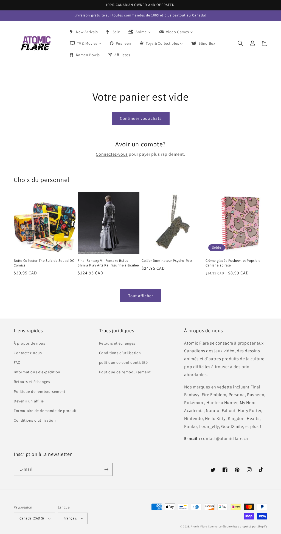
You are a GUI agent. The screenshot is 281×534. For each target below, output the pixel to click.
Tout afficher (140, 295)
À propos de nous (29, 343)
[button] (240, 43)
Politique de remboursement (40, 391)
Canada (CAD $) (31, 518)
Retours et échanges (32, 381)
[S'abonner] (106, 469)
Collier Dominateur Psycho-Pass (167, 261)
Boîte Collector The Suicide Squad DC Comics (44, 263)
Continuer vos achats (140, 118)
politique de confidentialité (123, 362)
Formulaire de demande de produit (45, 410)
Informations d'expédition (37, 372)
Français (70, 518)
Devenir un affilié (29, 401)
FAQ (17, 362)
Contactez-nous (28, 352)
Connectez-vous (112, 154)
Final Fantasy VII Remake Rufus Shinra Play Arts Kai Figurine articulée (108, 263)
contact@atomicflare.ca (224, 438)
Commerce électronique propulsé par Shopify (237, 526)
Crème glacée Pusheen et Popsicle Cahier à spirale (233, 263)
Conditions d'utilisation (35, 420)
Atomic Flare (199, 526)
